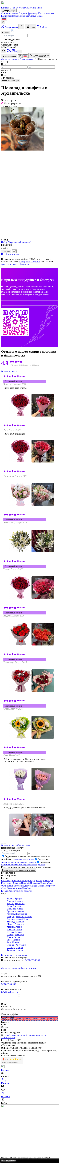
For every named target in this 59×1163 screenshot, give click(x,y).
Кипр (19, 929)
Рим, (9, 942)
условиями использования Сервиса (18, 862)
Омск (3, 885)
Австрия (17, 906)
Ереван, (10, 911)
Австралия (21, 945)
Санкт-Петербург (46, 885)
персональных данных (23, 859)
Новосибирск (47, 883)
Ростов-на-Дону (22, 885)
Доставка (20, 7)
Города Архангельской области (16, 891)
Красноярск (7, 883)
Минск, (10, 924)
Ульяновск (12, 888)
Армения (19, 911)
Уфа (20, 888)
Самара (33, 885)
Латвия (16, 940)
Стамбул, (11, 947)
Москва (17, 883)
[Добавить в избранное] (14, 251)
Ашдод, (10, 901)
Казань (39, 880)
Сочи (3, 888)
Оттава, (10, 932)
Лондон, (11, 916)
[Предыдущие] (2, 843)
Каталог (5, 7)
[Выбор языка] (4, 19)
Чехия (17, 937)
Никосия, (11, 929)
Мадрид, (11, 921)
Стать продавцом (9, 13)
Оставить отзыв (9, 371)
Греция (18, 898)
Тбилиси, (11, 950)
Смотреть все (23, 845)
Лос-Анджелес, (14, 919)
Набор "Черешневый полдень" (16, 242)
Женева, (11, 914)
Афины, (11, 898)
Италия (15, 942)
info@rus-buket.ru (9, 992)
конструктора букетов (29, 261)
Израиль (19, 901)
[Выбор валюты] (3, 22)
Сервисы (24, 16)
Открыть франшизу (28, 13)
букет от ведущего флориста (15, 264)
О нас (12, 7)
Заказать (6, 251)
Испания (20, 921)
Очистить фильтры (10, 81)
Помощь (15, 16)
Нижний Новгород (30, 883)
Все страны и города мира (14, 955)
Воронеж (16, 880)
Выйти (43, 27)
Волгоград (6, 880)
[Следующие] (5, 843)
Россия (18, 927)
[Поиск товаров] (3, 51)
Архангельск (10, 56)
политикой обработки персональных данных (23, 864)
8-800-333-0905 (32, 960)
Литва (20, 908)
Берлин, (11, 903)
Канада (18, 932)
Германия (19, 903)
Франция (19, 934)
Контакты (6, 16)
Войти (32, 27)
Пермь (10, 885)
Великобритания (24, 916)
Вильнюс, (11, 908)
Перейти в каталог (10, 254)
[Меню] (19, 51)
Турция (19, 947)
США (25, 919)
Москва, (11, 927)
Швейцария (21, 914)
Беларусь (19, 924)
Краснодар (48, 880)
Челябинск (27, 888)
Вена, (9, 906)
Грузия (20, 950)
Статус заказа (36, 16)
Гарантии (37, 7)
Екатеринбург (28, 880)
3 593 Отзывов (23, 365)
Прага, (10, 937)
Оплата (29, 7)
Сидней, (11, 945)
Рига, (9, 940)
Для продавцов (8, 10)
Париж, (10, 934)
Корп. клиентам (46, 13)
